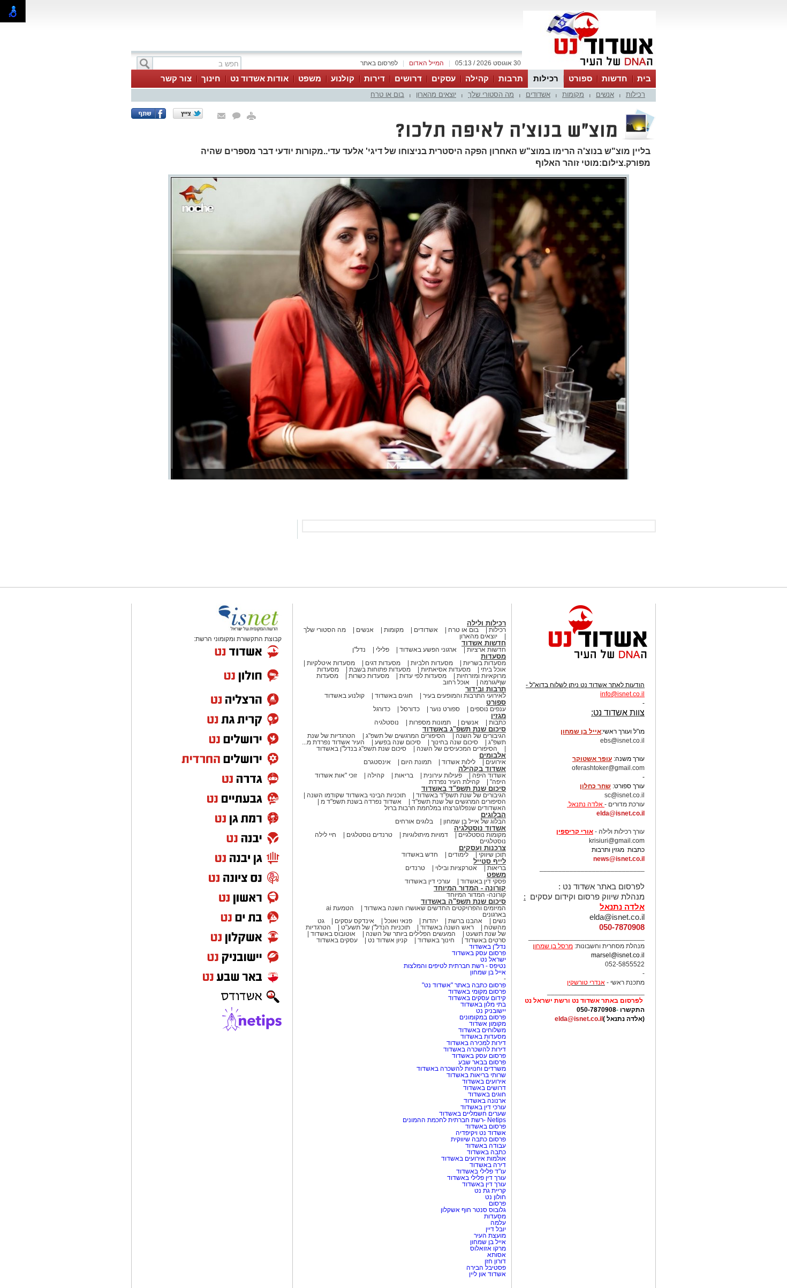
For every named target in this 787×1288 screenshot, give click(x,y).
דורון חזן (495, 1261)
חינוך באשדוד (436, 940)
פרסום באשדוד (485, 1126)
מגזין (498, 716)
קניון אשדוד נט (386, 940)
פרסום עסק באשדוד (478, 953)
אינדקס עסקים (354, 921)
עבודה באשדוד (485, 1145)
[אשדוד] (589, 68)
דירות (374, 78)
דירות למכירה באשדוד (476, 1043)
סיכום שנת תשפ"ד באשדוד (463, 788)
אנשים (605, 94)
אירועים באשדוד (484, 1081)
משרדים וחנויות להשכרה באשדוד (461, 1068)
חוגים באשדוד (394, 695)
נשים (499, 921)
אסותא (496, 1255)
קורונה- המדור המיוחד (476, 894)
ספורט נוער (445, 709)
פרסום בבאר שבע (482, 1062)
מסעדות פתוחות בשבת (380, 669)
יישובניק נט (490, 1011)
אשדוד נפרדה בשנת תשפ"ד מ (360, 801)
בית (644, 78)
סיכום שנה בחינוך (454, 742)
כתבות (497, 722)
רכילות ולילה (486, 623)
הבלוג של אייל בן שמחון (474, 821)
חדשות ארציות (486, 649)
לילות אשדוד (458, 762)
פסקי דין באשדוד (483, 881)
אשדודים (538, 94)
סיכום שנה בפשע (398, 742)
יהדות (430, 921)
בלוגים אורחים (414, 821)
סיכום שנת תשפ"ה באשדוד (463, 901)
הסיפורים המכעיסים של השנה (457, 748)
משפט (309, 78)
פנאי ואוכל (398, 921)
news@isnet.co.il (619, 859)
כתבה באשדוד (485, 1152)
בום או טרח (387, 94)
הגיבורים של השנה (481, 736)
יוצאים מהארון (436, 94)
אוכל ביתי (492, 669)
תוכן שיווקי (492, 854)
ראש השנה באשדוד (447, 927)
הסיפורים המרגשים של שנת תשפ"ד (458, 801)
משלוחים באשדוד (482, 1030)
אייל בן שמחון (488, 972)
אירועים (496, 762)
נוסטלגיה (386, 722)
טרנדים (415, 868)
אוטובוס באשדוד (333, 934)
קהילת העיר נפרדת (454, 782)
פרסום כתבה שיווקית (477, 1139)
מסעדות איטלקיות (331, 663)
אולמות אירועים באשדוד (473, 1158)
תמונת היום (416, 762)
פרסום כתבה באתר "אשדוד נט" (464, 985)
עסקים (444, 78)
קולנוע (342, 78)
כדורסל (410, 709)
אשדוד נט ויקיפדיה (480, 1133)
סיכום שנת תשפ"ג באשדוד (464, 729)
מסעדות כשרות (369, 676)
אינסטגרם (377, 762)
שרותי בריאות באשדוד (476, 1075)
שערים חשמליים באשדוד (472, 1113)
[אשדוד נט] (583, 661)
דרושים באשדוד (484, 1088)
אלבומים (492, 755)
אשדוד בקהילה (482, 769)
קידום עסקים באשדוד (477, 998)
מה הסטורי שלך (491, 94)
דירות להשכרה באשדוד (474, 1049)
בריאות (404, 775)
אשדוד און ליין (487, 1274)
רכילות (545, 78)
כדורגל (381, 709)
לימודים (457, 854)
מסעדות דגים (382, 663)
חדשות (614, 78)
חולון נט (494, 1197)
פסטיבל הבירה (486, 1267)
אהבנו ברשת (465, 921)
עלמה (498, 1222)
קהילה (477, 78)
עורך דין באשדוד (484, 1184)
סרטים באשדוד (485, 940)
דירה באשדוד (488, 1165)
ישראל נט (493, 959)
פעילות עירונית (442, 775)
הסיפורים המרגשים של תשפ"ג (405, 736)
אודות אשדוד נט (259, 78)
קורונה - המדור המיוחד (470, 888)
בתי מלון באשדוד (483, 1004)
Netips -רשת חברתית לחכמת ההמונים (454, 1120)
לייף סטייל (489, 861)
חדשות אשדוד (483, 643)
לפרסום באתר (379, 63)
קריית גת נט (490, 1190)
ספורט (580, 78)
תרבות (510, 78)
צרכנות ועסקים (482, 848)
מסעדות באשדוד (483, 1036)
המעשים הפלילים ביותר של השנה (411, 934)
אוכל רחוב (456, 682)
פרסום (496, 1203)
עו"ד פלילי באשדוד (480, 1171)
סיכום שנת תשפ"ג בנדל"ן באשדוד (361, 748)
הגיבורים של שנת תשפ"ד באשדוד (460, 795)
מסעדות (493, 656)
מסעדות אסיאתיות (446, 669)
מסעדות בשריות (484, 663)
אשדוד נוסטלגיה (480, 828)
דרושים (408, 78)
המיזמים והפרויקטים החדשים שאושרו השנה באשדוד (434, 908)
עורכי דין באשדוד (427, 881)
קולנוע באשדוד (344, 695)
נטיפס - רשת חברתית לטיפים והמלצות (455, 966)
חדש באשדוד (420, 854)
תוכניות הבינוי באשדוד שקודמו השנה (355, 795)
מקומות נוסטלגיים (481, 835)
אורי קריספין (574, 831)
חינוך (211, 78)
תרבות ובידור (485, 689)
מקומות (573, 94)
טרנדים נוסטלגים (369, 835)
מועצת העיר (490, 1235)
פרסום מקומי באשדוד (477, 991)
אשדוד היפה (488, 775)
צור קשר (176, 78)
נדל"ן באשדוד (487, 946)
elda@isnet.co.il (620, 813)
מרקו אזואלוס (488, 1248)
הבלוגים (493, 815)
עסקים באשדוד (337, 940)
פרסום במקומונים (482, 1017)
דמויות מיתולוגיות (425, 835)
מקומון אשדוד (487, 1023)
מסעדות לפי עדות (423, 676)
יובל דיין (496, 1229)
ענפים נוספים (488, 709)
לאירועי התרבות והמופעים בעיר (464, 695)
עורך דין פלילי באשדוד (475, 1178)
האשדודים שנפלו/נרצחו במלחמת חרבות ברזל (445, 808)
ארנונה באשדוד (485, 1100)
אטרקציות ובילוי (456, 868)
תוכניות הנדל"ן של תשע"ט (375, 927)
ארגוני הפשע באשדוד (428, 649)
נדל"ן (359, 649)
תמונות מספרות (429, 722)
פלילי (382, 649)
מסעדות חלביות (432, 663)
